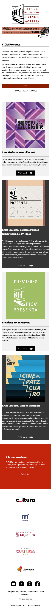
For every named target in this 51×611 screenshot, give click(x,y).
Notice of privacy (17, 605)
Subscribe (25, 474)
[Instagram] (29, 586)
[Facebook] (37, 586)
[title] (25, 506)
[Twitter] (21, 586)
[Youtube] (13, 586)
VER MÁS (22, 173)
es (43, 36)
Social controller (34, 605)
